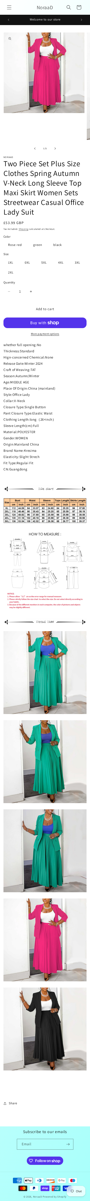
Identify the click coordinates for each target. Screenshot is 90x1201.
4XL (61, 262)
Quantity (9, 282)
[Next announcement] (81, 20)
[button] (9, 7)
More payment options (45, 333)
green (37, 245)
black (57, 245)
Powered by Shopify (54, 1196)
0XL (27, 262)
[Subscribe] (68, 1144)
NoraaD (37, 1196)
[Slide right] (55, 148)
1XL (10, 262)
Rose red (15, 245)
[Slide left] (35, 148)
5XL (44, 262)
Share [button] (13, 1103)
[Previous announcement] (8, 20)
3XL (77, 262)
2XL (11, 272)
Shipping (23, 228)
